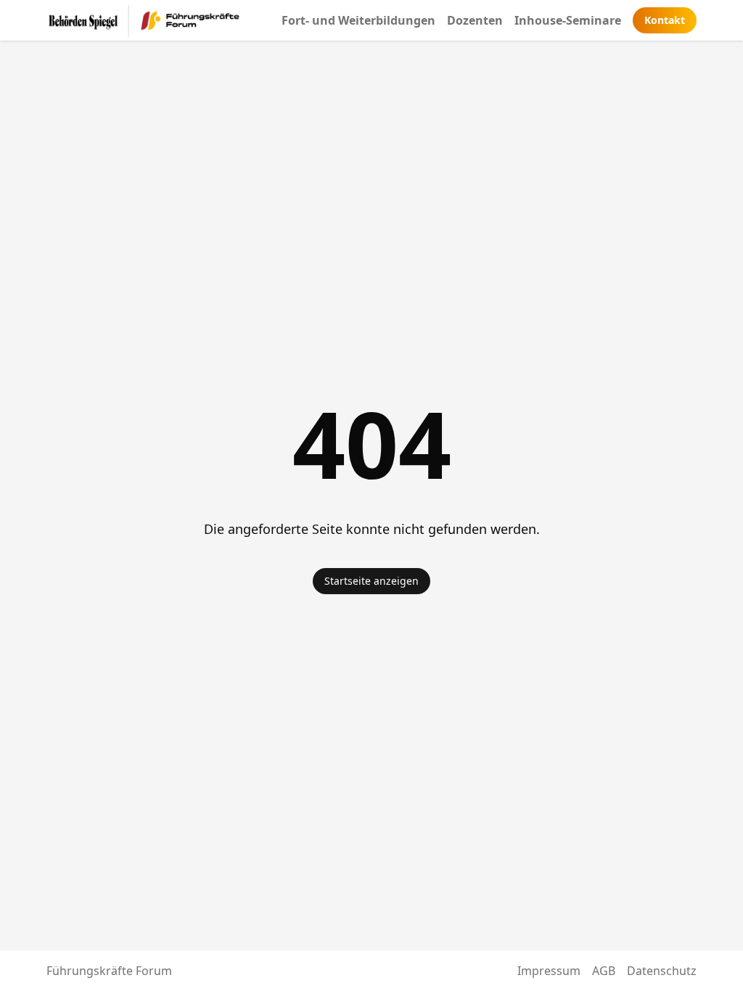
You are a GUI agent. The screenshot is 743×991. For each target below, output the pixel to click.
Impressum (548, 971)
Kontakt (664, 20)
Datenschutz (662, 971)
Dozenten (475, 20)
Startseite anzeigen (371, 581)
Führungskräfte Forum (109, 971)
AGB (603, 971)
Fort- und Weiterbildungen (358, 20)
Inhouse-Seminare (567, 20)
